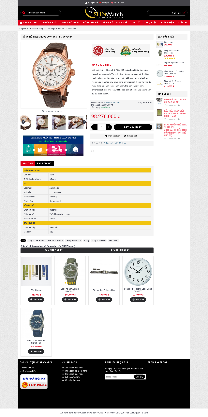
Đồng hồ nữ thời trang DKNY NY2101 (172, 82)
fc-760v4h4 (114, 240)
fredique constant (73, 240)
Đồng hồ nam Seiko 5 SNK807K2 (36, 341)
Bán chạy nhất (54, 250)
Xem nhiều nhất (120, 250)
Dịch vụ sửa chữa (72, 377)
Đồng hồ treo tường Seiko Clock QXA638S (174, 72)
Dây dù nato (168, 42)
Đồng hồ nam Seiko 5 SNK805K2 (172, 52)
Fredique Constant (112, 102)
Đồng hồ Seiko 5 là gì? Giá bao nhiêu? (175, 101)
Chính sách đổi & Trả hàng (76, 371)
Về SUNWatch (28, 368)
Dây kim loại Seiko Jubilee (174, 63)
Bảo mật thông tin (72, 380)
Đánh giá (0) (44, 163)
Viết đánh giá (120, 143)
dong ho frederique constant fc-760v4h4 (45, 240)
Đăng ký (139, 377)
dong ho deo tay (99, 240)
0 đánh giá (108, 143)
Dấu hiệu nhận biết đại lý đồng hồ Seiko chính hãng (175, 113)
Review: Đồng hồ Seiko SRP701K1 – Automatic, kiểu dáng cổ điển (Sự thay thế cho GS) (175, 130)
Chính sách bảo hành (74, 368)
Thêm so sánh (131, 136)
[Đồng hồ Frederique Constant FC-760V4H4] (29, 121)
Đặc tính (28, 163)
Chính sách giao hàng (74, 374)
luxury (86, 240)
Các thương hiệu (29, 371)
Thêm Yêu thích (114, 136)
